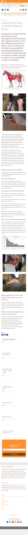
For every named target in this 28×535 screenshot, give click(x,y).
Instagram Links (4, 500)
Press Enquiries (4, 504)
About (15, 4)
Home (3, 4)
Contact (20, 4)
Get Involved (4, 502)
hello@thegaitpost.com (21, 485)
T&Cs (2, 506)
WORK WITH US (9, 4)
